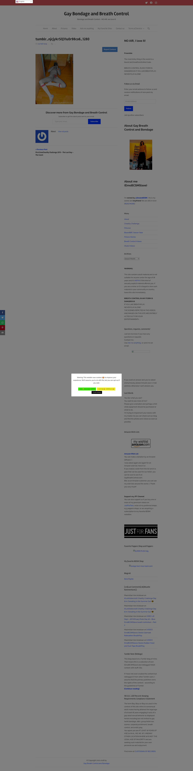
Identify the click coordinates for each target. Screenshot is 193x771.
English (21, 1)
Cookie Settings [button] (97, 392)
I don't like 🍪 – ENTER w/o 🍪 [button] (106, 389)
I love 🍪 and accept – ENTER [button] (87, 389)
